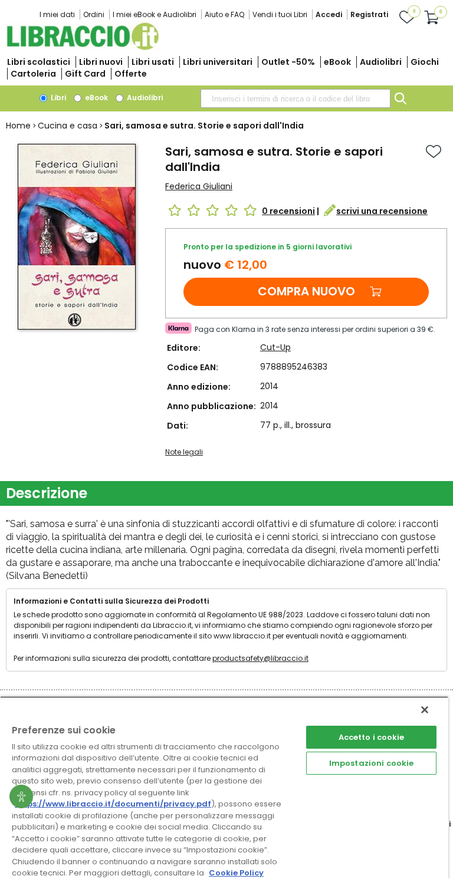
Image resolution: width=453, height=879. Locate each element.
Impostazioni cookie (371, 763)
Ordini (93, 14)
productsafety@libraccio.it (260, 658)
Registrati (369, 14)
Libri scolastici (38, 62)
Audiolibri (381, 62)
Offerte (130, 74)
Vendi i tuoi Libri (279, 14)
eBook (337, 62)
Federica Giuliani (198, 186)
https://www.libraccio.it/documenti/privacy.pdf (113, 803)
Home (18, 125)
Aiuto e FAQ (224, 14)
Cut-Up (275, 347)
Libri (57, 98)
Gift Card (85, 74)
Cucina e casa (67, 125)
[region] (224, 787)
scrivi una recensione (382, 211)
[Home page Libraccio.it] (82, 47)
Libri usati (153, 62)
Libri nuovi (101, 62)
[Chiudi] (424, 709)
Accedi (329, 14)
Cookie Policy (236, 872)
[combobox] (295, 98)
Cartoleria (33, 74)
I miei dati (57, 14)
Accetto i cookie (372, 737)
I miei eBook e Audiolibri (154, 14)
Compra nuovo (306, 291)
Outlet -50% (288, 62)
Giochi (425, 62)
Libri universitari (217, 62)
